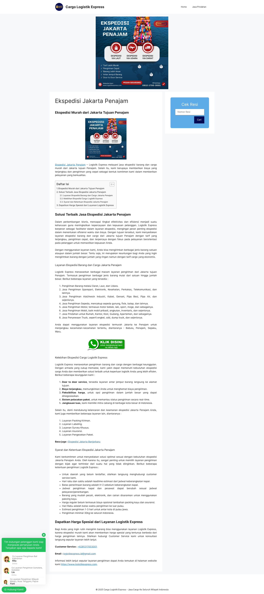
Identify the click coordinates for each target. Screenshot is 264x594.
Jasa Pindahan (199, 7)
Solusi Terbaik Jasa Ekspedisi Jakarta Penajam (82, 192)
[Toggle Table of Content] (111, 184)
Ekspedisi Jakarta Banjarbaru (84, 441)
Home (184, 7)
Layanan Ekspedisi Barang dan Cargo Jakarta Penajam (88, 195)
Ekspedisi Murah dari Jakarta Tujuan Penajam (81, 188)
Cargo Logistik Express (85, 7)
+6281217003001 (87, 546)
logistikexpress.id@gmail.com (79, 553)
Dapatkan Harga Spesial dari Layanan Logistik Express (86, 205)
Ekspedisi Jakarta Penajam (70, 164)
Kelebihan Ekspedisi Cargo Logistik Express (83, 198)
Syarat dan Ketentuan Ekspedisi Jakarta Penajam (86, 202)
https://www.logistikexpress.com (79, 564)
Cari (199, 119)
